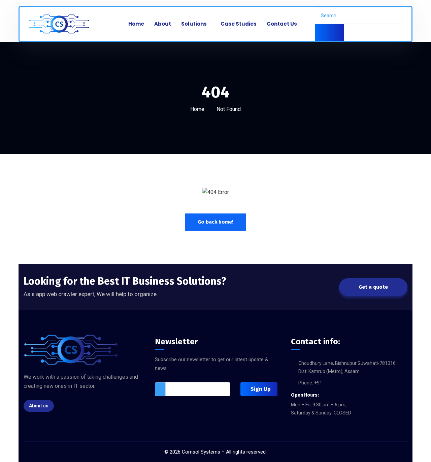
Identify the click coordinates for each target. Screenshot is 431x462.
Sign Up (261, 389)
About (162, 23)
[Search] (329, 32)
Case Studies (239, 23)
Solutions (194, 23)
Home (136, 23)
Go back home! (215, 222)
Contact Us (282, 23)
